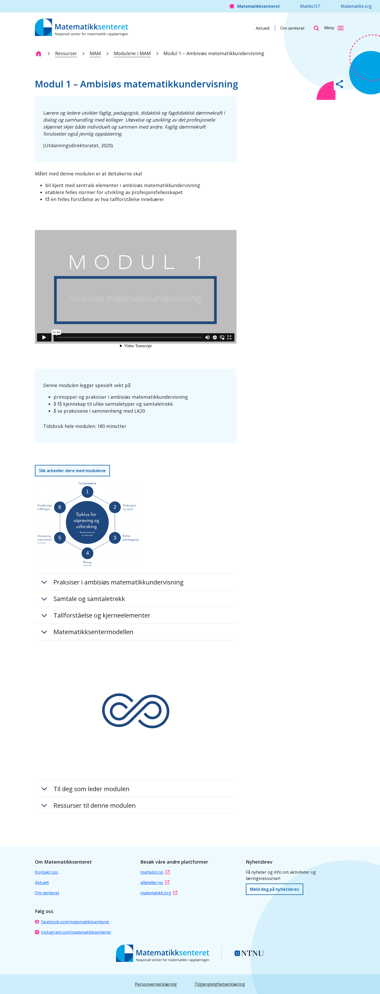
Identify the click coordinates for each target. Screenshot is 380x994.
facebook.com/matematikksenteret (75, 922)
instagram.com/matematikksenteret (76, 932)
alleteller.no (151, 882)
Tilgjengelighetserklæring (219, 984)
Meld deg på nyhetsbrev (274, 889)
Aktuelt (263, 28)
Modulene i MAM (132, 53)
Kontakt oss (46, 872)
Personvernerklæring (156, 984)
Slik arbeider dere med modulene (72, 470)
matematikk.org (155, 893)
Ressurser (66, 53)
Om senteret (292, 28)
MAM (95, 53)
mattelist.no (151, 872)
